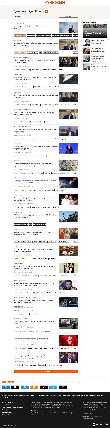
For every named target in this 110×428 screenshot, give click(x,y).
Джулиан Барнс (33, 297)
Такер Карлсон (56, 35)
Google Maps (42, 224)
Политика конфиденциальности (60, 395)
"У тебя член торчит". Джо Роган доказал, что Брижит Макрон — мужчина (34, 250)
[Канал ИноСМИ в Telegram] (53, 387)
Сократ (35, 224)
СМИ (50, 275)
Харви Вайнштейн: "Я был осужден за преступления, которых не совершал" (34, 267)
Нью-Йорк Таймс (63, 275)
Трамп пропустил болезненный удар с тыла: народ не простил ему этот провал (34, 113)
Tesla (68, 173)
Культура (17, 275)
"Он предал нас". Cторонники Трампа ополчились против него (35, 27)
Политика (17, 122)
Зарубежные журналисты (21, 395)
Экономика (30, 173)
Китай (20, 365)
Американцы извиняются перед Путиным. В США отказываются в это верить (32, 340)
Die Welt (16, 23)
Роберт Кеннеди (45, 69)
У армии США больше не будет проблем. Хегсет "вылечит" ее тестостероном (35, 61)
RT (69, 348)
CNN (29, 104)
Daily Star (16, 178)
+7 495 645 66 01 (6, 414)
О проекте (34, 395)
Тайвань (26, 365)
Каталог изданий (7, 395)
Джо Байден (50, 292)
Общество (60, 69)
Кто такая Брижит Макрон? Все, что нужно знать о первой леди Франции (36, 96)
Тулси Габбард (33, 314)
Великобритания (27, 57)
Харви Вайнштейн (25, 275)
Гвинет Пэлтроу (43, 275)
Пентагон (53, 69)
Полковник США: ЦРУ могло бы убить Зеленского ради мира (98, 50)
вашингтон (34, 52)
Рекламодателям (43, 395)
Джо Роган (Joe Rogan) (29, 11)
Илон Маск (48, 122)
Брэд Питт (34, 275)
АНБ (40, 314)
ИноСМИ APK (5, 397)
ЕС (39, 86)
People (15, 92)
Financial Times (17, 57)
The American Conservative (20, 126)
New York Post (17, 74)
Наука (29, 190)
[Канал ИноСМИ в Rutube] (44, 387)
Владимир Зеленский (60, 292)
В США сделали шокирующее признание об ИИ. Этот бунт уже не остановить (35, 216)
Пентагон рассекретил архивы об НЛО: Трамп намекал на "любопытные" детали (35, 78)
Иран (29, 35)
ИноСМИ (16, 195)
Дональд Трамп (46, 35)
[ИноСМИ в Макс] (6, 387)
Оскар (55, 275)
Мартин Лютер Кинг (47, 86)
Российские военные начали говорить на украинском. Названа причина (97, 59)
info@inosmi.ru (6, 409)
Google (48, 365)
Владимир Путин (54, 348)
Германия (21, 23)
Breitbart (16, 143)
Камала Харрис (31, 331)
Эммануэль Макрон (46, 104)
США (33, 35)
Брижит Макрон (36, 104)
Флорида (60, 86)
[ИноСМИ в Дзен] (15, 387)
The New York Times (67, 35)
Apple (53, 365)
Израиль (38, 139)
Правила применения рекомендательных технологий (87, 395)
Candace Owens (18, 263)
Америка (38, 35)
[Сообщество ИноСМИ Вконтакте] (25, 387)
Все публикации (76, 382)
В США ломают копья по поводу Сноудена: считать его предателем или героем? (34, 301)
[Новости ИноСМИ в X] (63, 387)
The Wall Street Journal (19, 161)
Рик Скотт (55, 52)
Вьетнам (55, 104)
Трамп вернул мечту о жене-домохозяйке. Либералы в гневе (34, 323)
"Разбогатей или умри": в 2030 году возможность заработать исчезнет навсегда (32, 165)
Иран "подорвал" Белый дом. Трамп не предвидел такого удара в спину (35, 131)
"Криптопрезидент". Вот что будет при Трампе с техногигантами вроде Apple (32, 357)
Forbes (15, 336)
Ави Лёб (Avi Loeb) (49, 190)
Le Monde (16, 40)
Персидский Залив (39, 122)
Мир (29, 69)
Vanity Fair (16, 229)
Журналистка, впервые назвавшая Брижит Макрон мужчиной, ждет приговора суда (33, 233)
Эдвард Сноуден (19, 314)
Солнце (57, 190)
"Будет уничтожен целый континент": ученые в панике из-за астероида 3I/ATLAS (35, 182)
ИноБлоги (67, 382)
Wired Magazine (18, 353)
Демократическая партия (58, 173)
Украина (23, 292)
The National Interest (19, 280)
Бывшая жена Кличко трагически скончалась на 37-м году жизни (99, 42)
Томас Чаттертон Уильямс (21, 224)
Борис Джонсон (47, 207)
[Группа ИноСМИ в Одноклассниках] (34, 387)
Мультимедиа (52, 258)
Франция (22, 40)
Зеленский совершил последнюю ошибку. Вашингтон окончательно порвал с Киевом (34, 284)
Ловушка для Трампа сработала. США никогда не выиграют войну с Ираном (36, 44)
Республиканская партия (58, 139)
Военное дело (41, 382)
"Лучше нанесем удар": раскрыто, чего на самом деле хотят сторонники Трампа (36, 148)
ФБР (35, 86)
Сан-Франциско (39, 173)
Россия (38, 156)
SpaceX (63, 190)
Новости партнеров (95, 22)
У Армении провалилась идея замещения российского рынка (95, 33)
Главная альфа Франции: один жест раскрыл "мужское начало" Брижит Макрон (34, 199)
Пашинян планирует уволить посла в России (98, 65)
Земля (34, 190)
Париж (61, 104)
